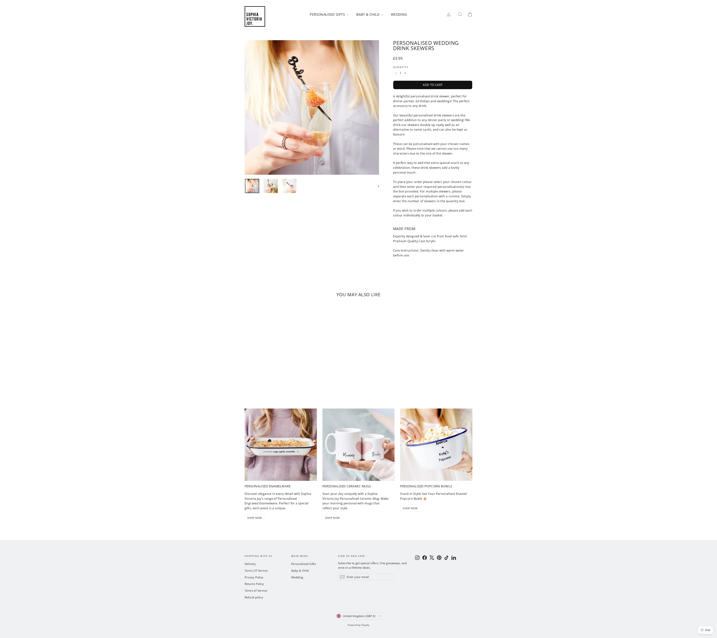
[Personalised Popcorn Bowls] (436, 445)
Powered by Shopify (358, 625)
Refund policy (254, 597)
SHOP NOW (254, 518)
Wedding (399, 14)
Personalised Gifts (328, 14)
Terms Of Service (256, 570)
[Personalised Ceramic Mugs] (358, 445)
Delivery (250, 564)
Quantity (400, 67)
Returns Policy (254, 584)
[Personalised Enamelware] (281, 445)
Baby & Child (368, 14)
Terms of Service (256, 590)
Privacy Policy (254, 577)
